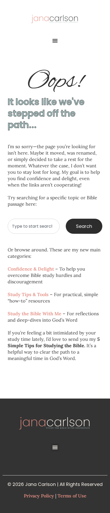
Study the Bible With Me (34, 314)
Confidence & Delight (31, 269)
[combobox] (34, 226)
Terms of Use (72, 496)
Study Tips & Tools (28, 294)
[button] (55, 41)
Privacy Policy (39, 496)
